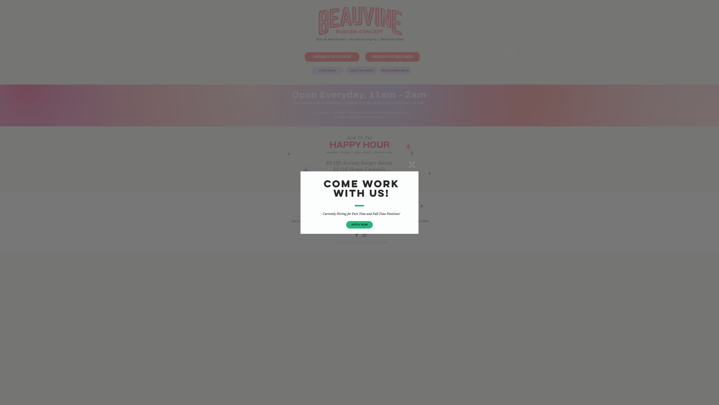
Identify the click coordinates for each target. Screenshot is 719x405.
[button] (412, 164)
